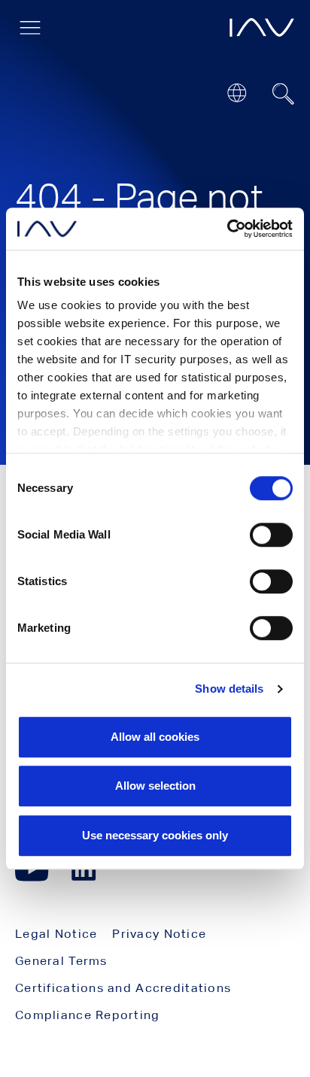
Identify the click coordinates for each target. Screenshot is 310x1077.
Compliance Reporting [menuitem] (87, 1015)
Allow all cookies (155, 736)
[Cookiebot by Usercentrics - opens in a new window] (227, 228)
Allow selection (155, 785)
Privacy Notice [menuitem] (159, 934)
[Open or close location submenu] (236, 93)
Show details (229, 688)
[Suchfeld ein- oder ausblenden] (283, 94)
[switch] (271, 535)
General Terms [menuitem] (61, 961)
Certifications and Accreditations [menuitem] (123, 988)
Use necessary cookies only (155, 835)
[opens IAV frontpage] (262, 27)
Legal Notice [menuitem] (56, 934)
